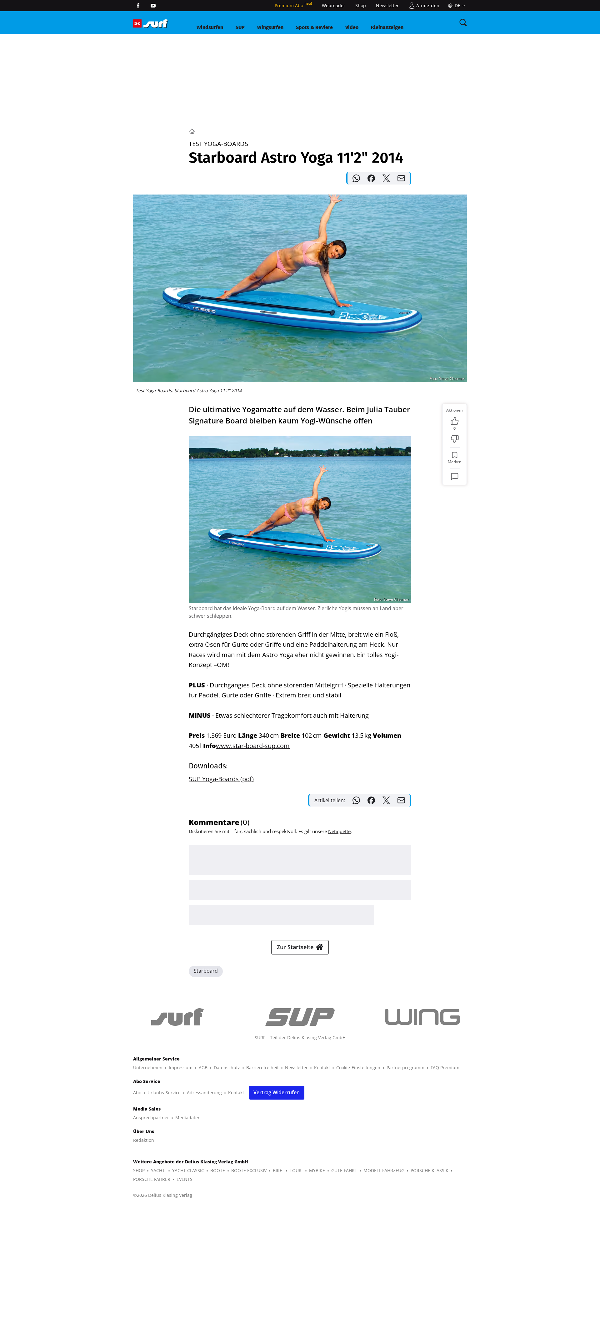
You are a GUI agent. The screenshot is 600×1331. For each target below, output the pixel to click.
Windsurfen (210, 27)
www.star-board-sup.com (253, 745)
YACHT (158, 1170)
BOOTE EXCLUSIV (249, 1170)
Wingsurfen (270, 27)
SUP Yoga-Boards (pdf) (221, 779)
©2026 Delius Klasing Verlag (162, 1195)
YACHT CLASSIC (188, 1170)
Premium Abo (293, 5)
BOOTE (217, 1170)
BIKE (278, 1170)
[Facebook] (138, 5)
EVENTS (184, 1179)
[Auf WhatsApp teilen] (356, 178)
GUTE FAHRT (344, 1170)
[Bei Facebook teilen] (371, 178)
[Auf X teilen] (386, 178)
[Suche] (463, 22)
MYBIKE (317, 1170)
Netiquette (339, 831)
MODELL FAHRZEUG (383, 1170)
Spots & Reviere (314, 27)
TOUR (296, 1170)
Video (351, 27)
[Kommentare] (454, 476)
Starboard (206, 970)
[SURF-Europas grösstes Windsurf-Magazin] (155, 23)
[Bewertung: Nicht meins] (454, 439)
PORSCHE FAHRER (151, 1179)
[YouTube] (153, 5)
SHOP (139, 1170)
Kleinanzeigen (387, 27)
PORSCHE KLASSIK (429, 1170)
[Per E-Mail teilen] (401, 178)
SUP (240, 27)
